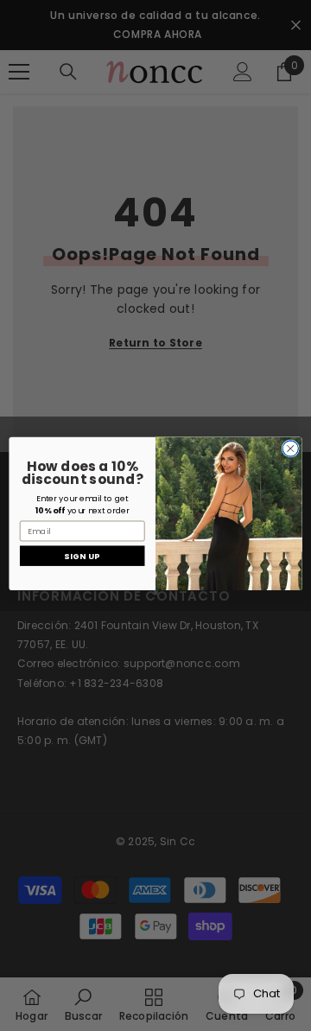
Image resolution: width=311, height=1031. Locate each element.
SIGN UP (82, 555)
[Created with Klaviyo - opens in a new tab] (155, 592)
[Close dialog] (290, 447)
